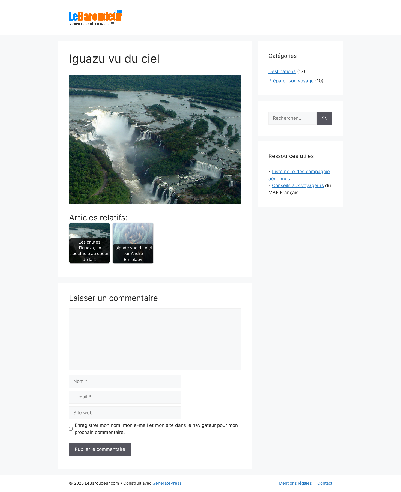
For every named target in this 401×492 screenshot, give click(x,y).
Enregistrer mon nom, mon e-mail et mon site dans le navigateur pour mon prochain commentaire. (156, 428)
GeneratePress (167, 483)
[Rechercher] (324, 118)
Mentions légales (295, 483)
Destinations (282, 71)
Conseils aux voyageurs (298, 185)
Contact (324, 483)
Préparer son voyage (291, 80)
